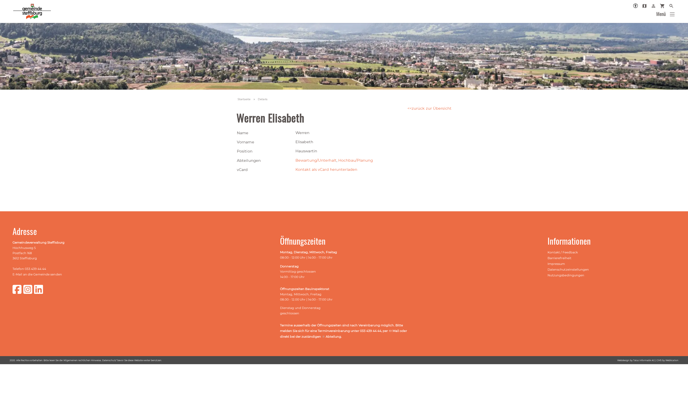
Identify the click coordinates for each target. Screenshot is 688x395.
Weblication (671, 360)
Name (242, 133)
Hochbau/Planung (355, 160)
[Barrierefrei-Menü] (635, 5)
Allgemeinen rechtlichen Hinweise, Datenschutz (90, 360)
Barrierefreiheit (560, 258)
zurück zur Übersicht (432, 108)
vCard (242, 169)
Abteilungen (249, 160)
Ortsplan (646, 5)
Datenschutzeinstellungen (568, 269)
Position (244, 151)
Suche (673, 5)
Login (655, 5)
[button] (672, 14)
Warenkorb (664, 5)
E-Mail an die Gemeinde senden (37, 274)
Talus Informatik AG (644, 360)
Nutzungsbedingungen (566, 275)
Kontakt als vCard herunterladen (326, 169)
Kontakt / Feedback (563, 252)
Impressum (556, 264)
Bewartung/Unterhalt (315, 160)
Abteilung (333, 336)
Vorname (245, 142)
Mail (396, 331)
